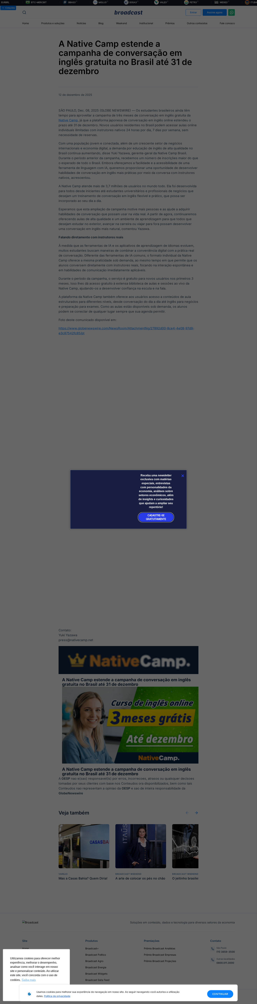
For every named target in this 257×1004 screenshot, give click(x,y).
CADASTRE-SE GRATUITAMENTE (156, 517)
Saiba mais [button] (29, 979)
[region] (128, 993)
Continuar (220, 993)
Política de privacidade (57, 996)
